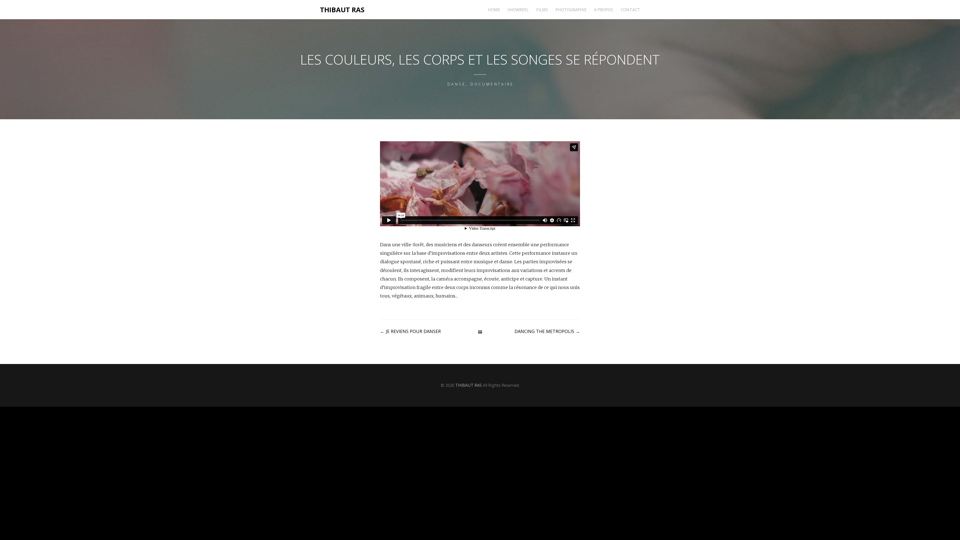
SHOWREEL (518, 10)
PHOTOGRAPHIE (571, 10)
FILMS (542, 10)
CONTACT (630, 10)
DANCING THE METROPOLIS (547, 331)
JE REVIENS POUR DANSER (410, 331)
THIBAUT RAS (342, 9)
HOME (494, 10)
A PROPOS (603, 10)
